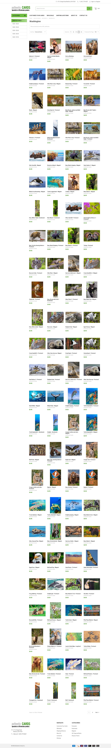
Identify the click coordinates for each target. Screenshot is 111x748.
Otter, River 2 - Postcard (71, 299)
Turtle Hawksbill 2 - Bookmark (36, 432)
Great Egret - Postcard (71, 353)
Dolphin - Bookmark (52, 432)
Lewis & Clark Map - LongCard (73, 646)
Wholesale (50, 15)
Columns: (67, 32)
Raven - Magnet (33, 110)
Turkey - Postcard (88, 245)
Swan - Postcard (69, 673)
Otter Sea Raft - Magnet (35, 165)
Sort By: (32, 32)
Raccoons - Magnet (52, 327)
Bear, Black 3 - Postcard (71, 245)
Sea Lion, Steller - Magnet (71, 541)
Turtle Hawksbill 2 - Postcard (91, 405)
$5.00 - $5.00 (16, 30)
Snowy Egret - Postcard (90, 353)
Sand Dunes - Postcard (71, 567)
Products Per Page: (89, 32)
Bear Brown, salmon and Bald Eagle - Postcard (91, 138)
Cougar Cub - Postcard (89, 459)
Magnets (74, 731)
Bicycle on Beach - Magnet (54, 165)
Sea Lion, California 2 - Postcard (73, 379)
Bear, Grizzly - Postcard (71, 487)
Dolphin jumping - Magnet (71, 514)
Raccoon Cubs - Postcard (35, 273)
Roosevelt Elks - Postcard (35, 620)
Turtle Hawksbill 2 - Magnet (90, 432)
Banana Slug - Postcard (71, 83)
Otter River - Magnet (52, 273)
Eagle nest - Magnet (70, 459)
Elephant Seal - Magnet (71, 327)
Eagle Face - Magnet (34, 567)
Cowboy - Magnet (69, 191)
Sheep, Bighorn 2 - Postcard (54, 646)
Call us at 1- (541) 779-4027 (19, 734)
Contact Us (83, 15)
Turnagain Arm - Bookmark (36, 700)
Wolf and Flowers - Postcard (91, 673)
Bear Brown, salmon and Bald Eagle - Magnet (72, 110)
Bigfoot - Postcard (88, 487)
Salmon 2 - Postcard (34, 56)
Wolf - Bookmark (69, 700)
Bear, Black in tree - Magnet (90, 514)
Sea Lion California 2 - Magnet (73, 273)
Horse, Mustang (69, 56)
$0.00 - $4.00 (16, 23)
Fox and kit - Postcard (89, 83)
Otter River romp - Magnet (53, 83)
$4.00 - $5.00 (16, 27)
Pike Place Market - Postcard (91, 700)
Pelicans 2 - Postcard (34, 137)
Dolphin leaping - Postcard (72, 405)
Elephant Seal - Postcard (53, 379)
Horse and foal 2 (88, 56)
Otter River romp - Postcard (72, 137)
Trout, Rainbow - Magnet (35, 514)
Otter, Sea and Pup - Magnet (36, 541)
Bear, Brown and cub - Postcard (37, 673)
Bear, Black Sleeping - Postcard (55, 245)
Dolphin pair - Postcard (53, 593)
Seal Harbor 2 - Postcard (35, 379)
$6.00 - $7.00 (16, 37)
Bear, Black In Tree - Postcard (72, 593)
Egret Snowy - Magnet (89, 327)
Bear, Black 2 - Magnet (89, 541)
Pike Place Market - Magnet (91, 620)
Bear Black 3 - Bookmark (53, 217)
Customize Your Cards (36, 15)
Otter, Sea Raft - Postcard (71, 217)
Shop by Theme (75, 735)
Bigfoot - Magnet (51, 487)
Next (97, 712)
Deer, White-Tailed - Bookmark (37, 217)
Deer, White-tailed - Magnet (36, 327)
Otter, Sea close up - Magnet (54, 353)
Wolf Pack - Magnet (34, 459)
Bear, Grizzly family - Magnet (54, 541)
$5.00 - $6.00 (16, 33)
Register (98, 1)
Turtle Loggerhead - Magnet (54, 191)
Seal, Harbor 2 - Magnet (90, 165)
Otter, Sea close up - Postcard (91, 379)
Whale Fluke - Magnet (52, 405)
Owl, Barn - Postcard (89, 593)
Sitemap (59, 738)
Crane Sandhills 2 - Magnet (90, 273)
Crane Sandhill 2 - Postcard (36, 353)
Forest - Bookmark (52, 700)
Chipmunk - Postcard (34, 299)
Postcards (74, 726)
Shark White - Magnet (34, 405)
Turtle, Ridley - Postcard (90, 646)
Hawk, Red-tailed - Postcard (91, 567)
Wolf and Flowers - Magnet (54, 620)
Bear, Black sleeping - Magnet (72, 165)
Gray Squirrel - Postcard (53, 110)
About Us (74, 15)
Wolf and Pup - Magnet (53, 567)
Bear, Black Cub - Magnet (90, 299)
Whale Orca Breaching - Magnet (37, 191)
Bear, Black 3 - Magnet (89, 191)
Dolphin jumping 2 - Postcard (36, 83)
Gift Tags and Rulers (76, 733)
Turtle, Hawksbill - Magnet (53, 514)
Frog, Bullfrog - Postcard (35, 593)
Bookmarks (74, 728)
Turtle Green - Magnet (70, 620)
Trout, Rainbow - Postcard (54, 673)
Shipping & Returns (62, 15)
